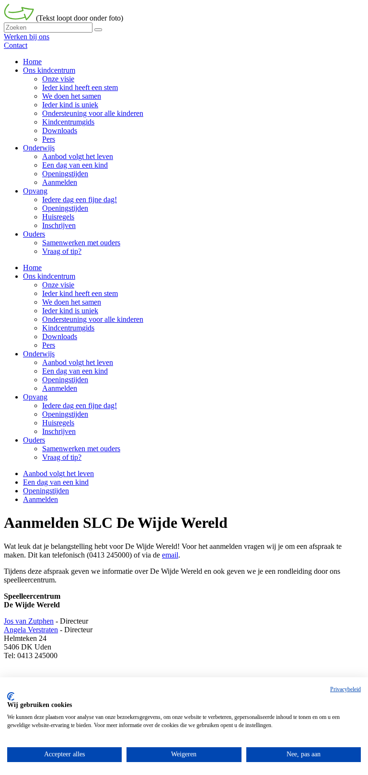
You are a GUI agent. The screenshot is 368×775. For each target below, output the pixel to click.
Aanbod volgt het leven (77, 362)
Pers (48, 345)
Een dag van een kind (75, 371)
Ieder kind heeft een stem (80, 293)
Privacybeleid (345, 689)
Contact (15, 45)
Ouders (34, 440)
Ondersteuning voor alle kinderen (92, 319)
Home (32, 267)
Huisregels (58, 423)
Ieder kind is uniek (70, 311)
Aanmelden (59, 388)
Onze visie (58, 285)
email (170, 555)
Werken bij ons (26, 37)
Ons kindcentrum (49, 276)
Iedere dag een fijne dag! (79, 405)
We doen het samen (71, 302)
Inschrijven (59, 431)
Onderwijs (39, 354)
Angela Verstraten (31, 630)
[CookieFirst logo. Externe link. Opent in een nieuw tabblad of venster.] (10, 696)
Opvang (35, 397)
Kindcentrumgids (68, 328)
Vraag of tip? (61, 457)
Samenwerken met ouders (81, 448)
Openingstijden (65, 380)
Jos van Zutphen (29, 621)
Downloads (59, 336)
